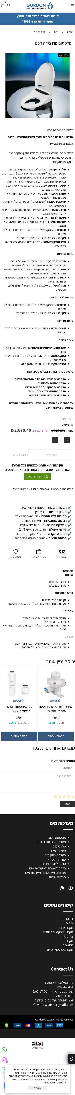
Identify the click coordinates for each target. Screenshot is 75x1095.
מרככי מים (59, 846)
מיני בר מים (58, 850)
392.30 (24, 723)
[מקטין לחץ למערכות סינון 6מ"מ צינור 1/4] (56, 702)
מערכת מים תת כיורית (51, 842)
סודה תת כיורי (57, 859)
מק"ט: (70, 419)
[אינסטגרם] (4, 1061)
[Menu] (72, 5)
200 (61, 723)
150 (52, 723)
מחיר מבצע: (39, 430)
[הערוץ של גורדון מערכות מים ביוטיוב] (70, 888)
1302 (63, 419)
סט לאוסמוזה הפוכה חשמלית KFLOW (19, 708)
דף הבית (67, 918)
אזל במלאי (64, 55)
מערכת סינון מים (55, 855)
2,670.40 (22, 430)
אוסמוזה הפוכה (56, 837)
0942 (56, 717)
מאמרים (67, 945)
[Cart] (3, 5)
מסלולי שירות (57, 877)
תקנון (69, 940)
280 (13, 723)
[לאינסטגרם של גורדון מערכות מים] (61, 888)
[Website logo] (40, 5)
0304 (19, 717)
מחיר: (69, 430)
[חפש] (8, 5)
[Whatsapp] (4, 1051)
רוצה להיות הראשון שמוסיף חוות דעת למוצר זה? (42, 489)
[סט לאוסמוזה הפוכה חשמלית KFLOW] (19, 702)
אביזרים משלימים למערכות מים (45, 872)
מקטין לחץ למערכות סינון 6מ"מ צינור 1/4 (55, 708)
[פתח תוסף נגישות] (71, 1059)
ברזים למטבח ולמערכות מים (47, 868)
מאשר (37, 1088)
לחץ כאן (47, 507)
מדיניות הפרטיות (50, 1082)
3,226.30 (59, 430)
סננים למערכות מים (53, 864)
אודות (69, 923)
